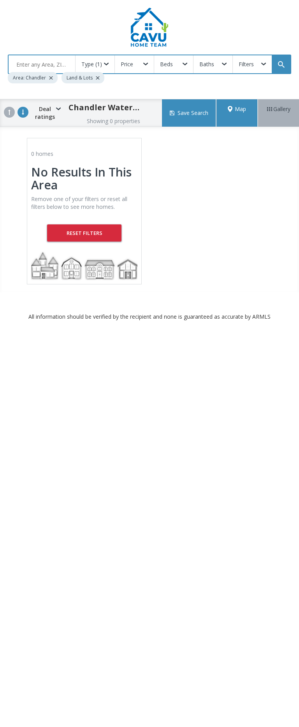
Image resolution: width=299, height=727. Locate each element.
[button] (237, 113)
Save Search (193, 112)
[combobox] (42, 64)
